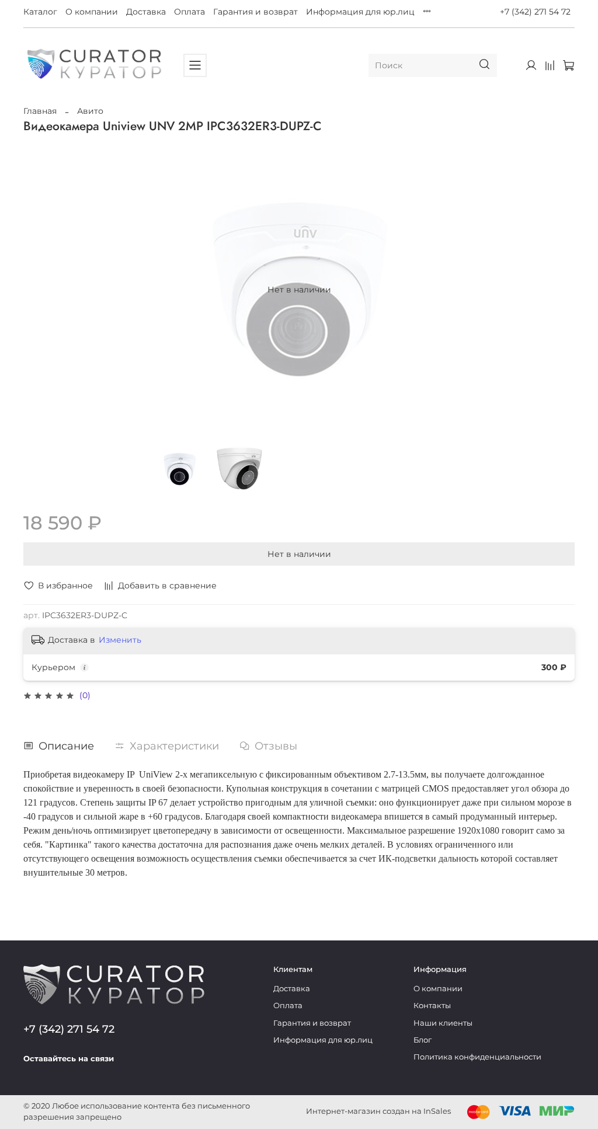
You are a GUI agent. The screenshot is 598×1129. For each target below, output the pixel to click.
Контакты (432, 1005)
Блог (422, 1040)
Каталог (40, 11)
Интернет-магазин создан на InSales (378, 1111)
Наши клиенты (442, 1023)
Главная (40, 111)
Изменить (120, 640)
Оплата (189, 11)
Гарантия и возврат (255, 11)
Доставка (146, 11)
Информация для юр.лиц (360, 11)
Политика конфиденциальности (477, 1057)
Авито (90, 111)
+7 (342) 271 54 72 (535, 11)
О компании (91, 11)
